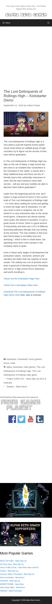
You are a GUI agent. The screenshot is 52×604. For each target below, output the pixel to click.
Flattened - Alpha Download (11, 591)
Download (22, 359)
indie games (29, 367)
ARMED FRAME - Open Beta (12, 584)
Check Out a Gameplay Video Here (21, 285)
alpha (9, 367)
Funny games (35, 359)
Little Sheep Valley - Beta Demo (12, 587)
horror (6, 363)
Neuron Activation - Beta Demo (12, 577)
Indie (13, 363)
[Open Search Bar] (48, 22)
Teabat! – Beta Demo (17, 386)
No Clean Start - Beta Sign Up (12, 564)
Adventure (11, 359)
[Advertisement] (26, 56)
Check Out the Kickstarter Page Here (21, 278)
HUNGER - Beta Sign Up (10, 581)
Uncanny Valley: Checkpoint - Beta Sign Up (17, 574)
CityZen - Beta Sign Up (9, 571)
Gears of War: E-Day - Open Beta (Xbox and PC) (19, 567)
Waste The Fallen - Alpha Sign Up (13, 561)
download (17, 367)
